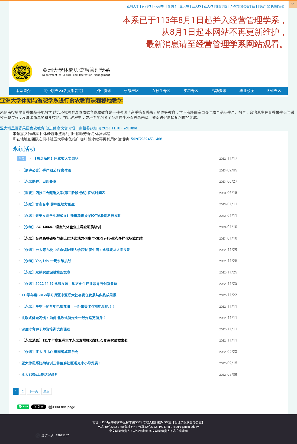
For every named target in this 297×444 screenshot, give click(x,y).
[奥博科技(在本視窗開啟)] (39, 435)
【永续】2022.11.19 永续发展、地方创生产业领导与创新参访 (69, 284)
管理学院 (221, 6)
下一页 (33, 391)
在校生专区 (161, 91)
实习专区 (191, 91)
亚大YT (208, 6)
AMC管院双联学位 (242, 6)
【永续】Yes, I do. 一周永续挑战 (46, 261)
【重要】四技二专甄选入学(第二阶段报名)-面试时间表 (63, 193)
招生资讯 (103, 91)
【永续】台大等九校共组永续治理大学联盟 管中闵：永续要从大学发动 (76, 250)
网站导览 (264, 6)
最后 (46, 391)
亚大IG (196, 6)
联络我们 (278, 6)
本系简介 (23, 91)
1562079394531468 (145, 139)
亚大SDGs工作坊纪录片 (40, 374)
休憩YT (146, 6)
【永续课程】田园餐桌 (39, 181)
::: (125, 5)
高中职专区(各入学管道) (63, 91)
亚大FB (184, 6)
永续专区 (131, 91)
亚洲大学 (133, 6)
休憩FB (159, 6)
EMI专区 (274, 91)
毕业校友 (246, 91)
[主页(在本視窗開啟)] (63, 71)
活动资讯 (218, 91)
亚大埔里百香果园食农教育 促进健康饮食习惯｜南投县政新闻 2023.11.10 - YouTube (68, 128)
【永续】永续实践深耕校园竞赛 (46, 272)
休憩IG (172, 6)
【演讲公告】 (46, 170)
